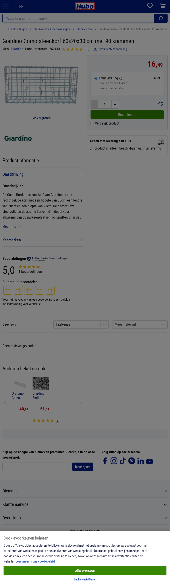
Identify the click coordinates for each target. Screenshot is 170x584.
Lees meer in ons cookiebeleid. (35, 561)
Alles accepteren (85, 570)
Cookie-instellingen (85, 579)
